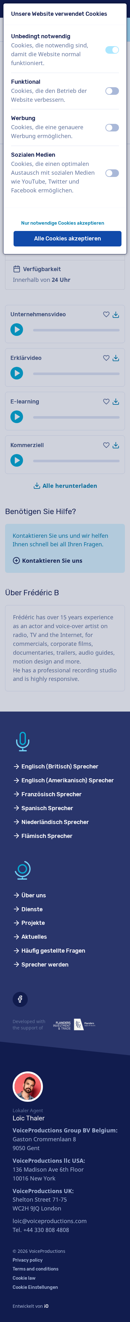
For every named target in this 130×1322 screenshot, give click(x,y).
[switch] (112, 50)
